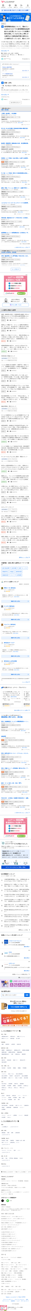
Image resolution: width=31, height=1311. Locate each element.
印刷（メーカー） (5, 1266)
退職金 (14, 1085)
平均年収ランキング (5, 1216)
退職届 (14, 1067)
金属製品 (21, 1271)
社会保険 (3, 1085)
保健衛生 (7, 1286)
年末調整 (9, 1085)
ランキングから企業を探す (7, 1187)
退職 (12, 1132)
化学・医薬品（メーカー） (17, 1266)
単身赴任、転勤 (5, 1140)
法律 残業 (13, 568)
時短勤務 (10, 1099)
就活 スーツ (11, 1077)
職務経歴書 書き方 (5, 1054)
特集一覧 (16, 7)
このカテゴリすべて (14, 1126)
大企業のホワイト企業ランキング (8, 1238)
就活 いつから (11, 1073)
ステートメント (5, 1301)
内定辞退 (9, 1067)
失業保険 (10, 1083)
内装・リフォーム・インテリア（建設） (17, 1289)
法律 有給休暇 (5, 568)
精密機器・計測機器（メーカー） (8, 1275)
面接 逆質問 (4, 1062)
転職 (8, 1132)
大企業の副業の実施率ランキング (8, 1250)
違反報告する (27, 59)
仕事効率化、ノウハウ (14, 1142)
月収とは (10, 1087)
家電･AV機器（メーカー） (7, 1279)
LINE (11, 1200)
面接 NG (3, 1060)
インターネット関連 (5, 1259)
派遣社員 (14, 1095)
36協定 (12, 571)
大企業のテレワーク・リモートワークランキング (12, 1246)
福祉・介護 (17, 1286)
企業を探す (3, 7)
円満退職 (24, 1067)
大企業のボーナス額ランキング (8, 1234)
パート (19, 1095)
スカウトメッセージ (5, 1181)
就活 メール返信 (18, 1077)
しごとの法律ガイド (17, 1192)
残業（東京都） (5, 109)
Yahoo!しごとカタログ (8, 1171)
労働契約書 (5, 575)
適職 (2, 1044)
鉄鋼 (10, 1271)
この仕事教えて (5, 1126)
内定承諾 (3, 1067)
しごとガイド (26, 1192)
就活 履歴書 (4, 1077)
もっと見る (25, 682)
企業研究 (13, 1044)
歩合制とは (26, 1085)
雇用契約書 (19, 571)
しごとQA (10, 7)
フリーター (4, 1097)
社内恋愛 (3, 1117)
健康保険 (22, 1083)
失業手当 (16, 1083)
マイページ (27, 7)
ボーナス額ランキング (17, 1216)
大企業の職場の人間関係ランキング (9, 1242)
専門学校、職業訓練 (13, 1158)
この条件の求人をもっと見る (21, 247)
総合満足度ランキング (6, 1218)
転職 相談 (12, 1038)
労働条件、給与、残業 (8, 53)
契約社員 (8, 1095)
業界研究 (7, 1044)
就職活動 (3, 1132)
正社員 (3, 1095)
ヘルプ (18, 1301)
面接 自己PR (22, 1060)
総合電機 (20, 1277)
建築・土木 (3, 1289)
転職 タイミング (5, 1038)
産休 (15, 1099)
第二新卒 (18, 1038)
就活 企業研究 (4, 1075)
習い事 (21, 1158)
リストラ (12, 575)
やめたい (9, 1117)
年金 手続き (4, 1083)
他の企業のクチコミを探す (21, 710)
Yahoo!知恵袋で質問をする (19, 1007)
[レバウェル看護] (15, 284)
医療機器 (20, 1275)
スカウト (21, 7)
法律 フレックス (23, 568)
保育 (12, 1286)
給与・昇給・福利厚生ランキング (8, 1227)
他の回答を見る (15, 102)
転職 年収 (19, 1044)
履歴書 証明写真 (12, 1052)
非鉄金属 (15, 1271)
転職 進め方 (12, 1036)
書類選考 (24, 1054)
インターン (4, 1073)
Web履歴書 (20, 1181)
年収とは (3, 1089)
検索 (27, 995)
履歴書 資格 (4, 1052)
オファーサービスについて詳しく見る (15, 867)
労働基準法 (5, 571)
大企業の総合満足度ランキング (8, 1236)
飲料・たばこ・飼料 (15, 1262)
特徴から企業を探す (12, 1185)
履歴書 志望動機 (25, 1050)
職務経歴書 (19, 1052)
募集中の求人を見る (15, 601)
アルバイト (25, 1095)
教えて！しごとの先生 (21, 1171)
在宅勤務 (15, 1097)
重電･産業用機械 (18, 1273)
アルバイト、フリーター (7, 1150)
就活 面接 (26, 1077)
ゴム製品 (25, 1268)
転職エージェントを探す (20, 1187)
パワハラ (3, 1115)
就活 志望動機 (25, 1075)
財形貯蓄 (19, 1085)
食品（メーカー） (5, 1262)
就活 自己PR (17, 1075)
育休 (19, 1099)
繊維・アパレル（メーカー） (7, 1264)
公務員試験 (17, 1132)
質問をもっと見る (23, 557)
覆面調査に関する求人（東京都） (12, 717)
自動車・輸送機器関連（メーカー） (9, 1281)
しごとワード (4, 1194)
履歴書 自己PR (17, 1050)
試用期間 (19, 575)
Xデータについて (25, 1301)
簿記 (6, 1158)
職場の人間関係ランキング (7, 1222)
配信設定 (26, 1181)
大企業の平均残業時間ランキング (8, 1244)
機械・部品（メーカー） (6, 1273)
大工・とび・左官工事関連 (7, 1291)
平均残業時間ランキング (20, 1222)
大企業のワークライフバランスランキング (10, 1240)
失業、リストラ (5, 1142)
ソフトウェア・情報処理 (15, 1257)
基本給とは (4, 1087)
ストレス (20, 1115)
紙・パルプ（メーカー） (21, 1264)
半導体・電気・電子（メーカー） (8, 1277)
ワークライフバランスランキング (8, 1220)
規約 (27, 1299)
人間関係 (15, 1115)
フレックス (4, 1099)
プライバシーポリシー (8, 1299)
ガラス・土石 (4, 1271)
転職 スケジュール (21, 1036)
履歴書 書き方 (9, 1050)
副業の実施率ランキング (6, 1229)
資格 (20, 1097)
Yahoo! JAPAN (21, 1297)
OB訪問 (11, 1075)
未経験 (9, 1097)
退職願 (19, 1067)
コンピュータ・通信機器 (20, 1279)
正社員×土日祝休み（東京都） (9, 252)
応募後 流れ (17, 1054)
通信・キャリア (4, 1257)
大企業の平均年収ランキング (7, 1232)
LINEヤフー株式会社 (5, 1207)
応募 (12, 1054)
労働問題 (17, 53)
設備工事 (17, 1291)
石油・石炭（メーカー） (15, 1268)
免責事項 (13, 1301)
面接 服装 (9, 1060)
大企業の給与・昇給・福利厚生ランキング (10, 1248)
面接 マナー (15, 1060)
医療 (2, 1286)
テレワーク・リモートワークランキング (10, 1224)
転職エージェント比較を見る (20, 974)
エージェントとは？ (25, 977)
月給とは (16, 1087)
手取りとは (22, 1087)
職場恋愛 (26, 1115)
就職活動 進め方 (5, 1036)
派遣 (15, 1150)
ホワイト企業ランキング (18, 1218)
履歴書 (3, 1050)
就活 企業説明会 (19, 1073)
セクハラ (9, 1115)
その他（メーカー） (5, 1283)
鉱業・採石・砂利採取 (6, 1293)
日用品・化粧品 (4, 1268)
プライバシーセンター (19, 1299)
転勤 (23, 1097)
